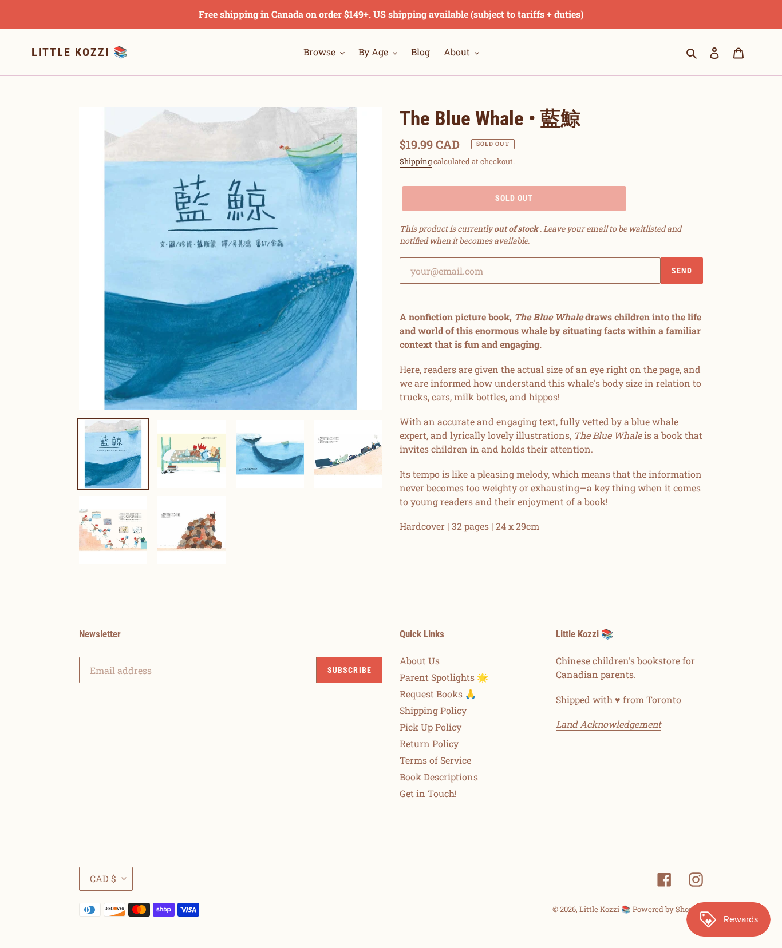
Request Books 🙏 (438, 694)
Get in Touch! (428, 793)
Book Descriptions (439, 777)
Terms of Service (435, 760)
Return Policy (429, 743)
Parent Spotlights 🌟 (444, 677)
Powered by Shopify (668, 909)
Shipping (416, 161)
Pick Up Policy (430, 727)
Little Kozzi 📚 (80, 52)
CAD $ (103, 878)
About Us (420, 661)
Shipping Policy (433, 710)
